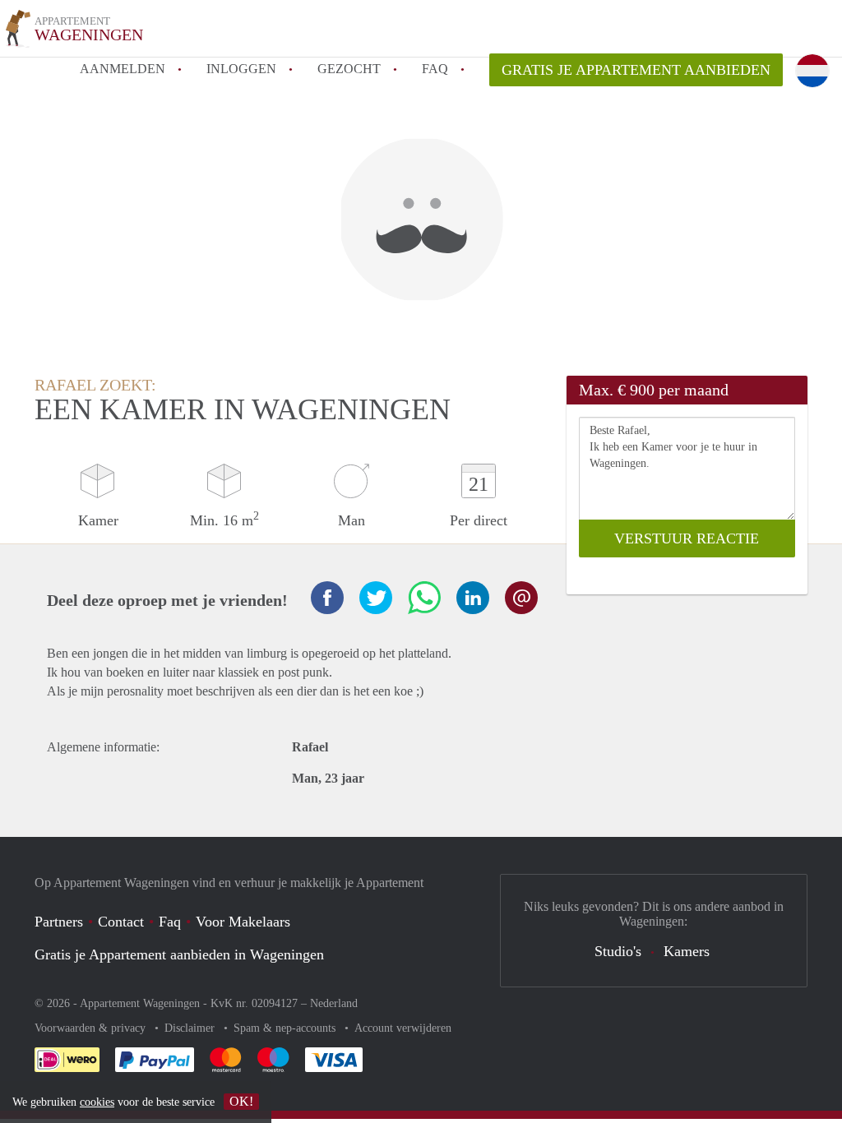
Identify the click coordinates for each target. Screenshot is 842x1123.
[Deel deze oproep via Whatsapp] (424, 597)
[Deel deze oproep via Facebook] (327, 597)
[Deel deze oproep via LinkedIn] (472, 597)
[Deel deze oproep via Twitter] (375, 597)
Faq (170, 921)
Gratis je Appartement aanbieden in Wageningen (179, 954)
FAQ (435, 69)
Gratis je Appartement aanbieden (636, 70)
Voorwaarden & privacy (92, 1028)
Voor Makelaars (243, 921)
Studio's (617, 951)
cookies (97, 1102)
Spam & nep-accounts (286, 1028)
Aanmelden (122, 69)
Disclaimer (191, 1028)
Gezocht (349, 69)
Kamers (687, 951)
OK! (241, 1101)
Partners (59, 921)
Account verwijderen (402, 1028)
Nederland (334, 1003)
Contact (121, 921)
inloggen (241, 69)
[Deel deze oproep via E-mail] (521, 597)
